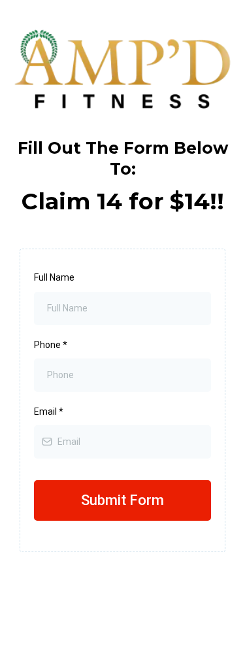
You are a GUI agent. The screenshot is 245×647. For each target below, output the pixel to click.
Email (48, 411)
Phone (50, 345)
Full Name (54, 277)
